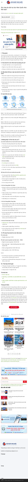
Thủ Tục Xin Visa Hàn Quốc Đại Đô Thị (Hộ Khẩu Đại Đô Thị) (14, 29)
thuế (20, 384)
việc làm (23, 384)
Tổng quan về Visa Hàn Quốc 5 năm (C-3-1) (10, 32)
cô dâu (14, 384)
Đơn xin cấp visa (5, 274)
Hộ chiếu (4, 163)
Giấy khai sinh (5, 222)
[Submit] (25, 381)
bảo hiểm (7, 384)
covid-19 (17, 385)
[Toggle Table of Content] (11, 17)
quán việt (13, 385)
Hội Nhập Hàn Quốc (18, 13)
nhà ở (4, 385)
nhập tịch (7, 385)
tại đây (16, 165)
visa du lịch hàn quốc (12, 359)
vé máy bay (21, 228)
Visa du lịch (13, 358)
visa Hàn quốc (6, 361)
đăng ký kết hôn (16, 175)
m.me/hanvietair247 (12, 302)
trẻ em (18, 384)
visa (4, 384)
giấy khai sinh (23, 175)
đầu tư (21, 385)
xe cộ (10, 385)
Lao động (11, 384)
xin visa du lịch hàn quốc (14, 361)
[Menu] (2, 2)
